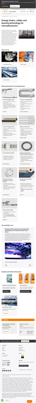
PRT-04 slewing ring (25, 163)
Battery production (6, 79)
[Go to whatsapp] (2, 400)
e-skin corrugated (24, 111)
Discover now (5, 313)
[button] (15, 265)
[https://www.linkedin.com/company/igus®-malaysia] (6, 370)
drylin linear (6, 163)
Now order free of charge (25, 291)
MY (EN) (32, 11)
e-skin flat (22, 134)
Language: (23, 369)
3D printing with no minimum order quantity (26, 190)
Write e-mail (6, 331)
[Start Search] (33, 13)
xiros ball (6, 194)
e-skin (4, 111)
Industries (11, 16)
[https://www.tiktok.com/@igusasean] (10, 370)
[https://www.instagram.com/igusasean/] (4, 370)
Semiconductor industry (7, 64)
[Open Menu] (2, 11)
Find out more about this (11, 262)
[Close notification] (34, 1)
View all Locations (5, 6)
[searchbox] (17, 13)
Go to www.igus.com (14, 6)
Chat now (29, 401)
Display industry (23, 64)
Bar (21, 194)
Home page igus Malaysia (5, 16)
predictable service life (10, 215)
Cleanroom (23, 137)
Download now (5, 291)
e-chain (4, 137)
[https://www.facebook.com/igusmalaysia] (3, 370)
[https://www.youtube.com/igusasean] (8, 370)
